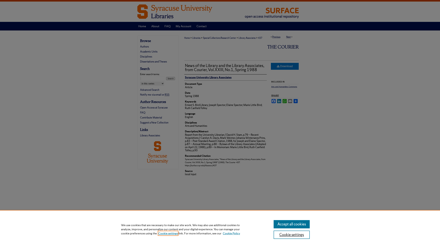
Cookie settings (168, 233)
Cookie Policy (231, 233)
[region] (220, 229)
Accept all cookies (291, 224)
